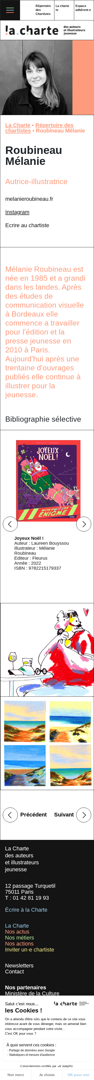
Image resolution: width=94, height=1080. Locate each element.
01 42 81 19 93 (31, 898)
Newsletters (19, 965)
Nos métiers (19, 938)
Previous (10, 524)
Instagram (17, 212)
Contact (14, 971)
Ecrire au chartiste (27, 225)
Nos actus (17, 932)
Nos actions (19, 944)
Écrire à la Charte (26, 910)
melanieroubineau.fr (29, 199)
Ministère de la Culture (32, 993)
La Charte (17, 125)
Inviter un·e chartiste (29, 949)
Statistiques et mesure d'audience (32, 1055)
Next (83, 524)
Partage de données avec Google (32, 1050)
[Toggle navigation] (10, 10)
